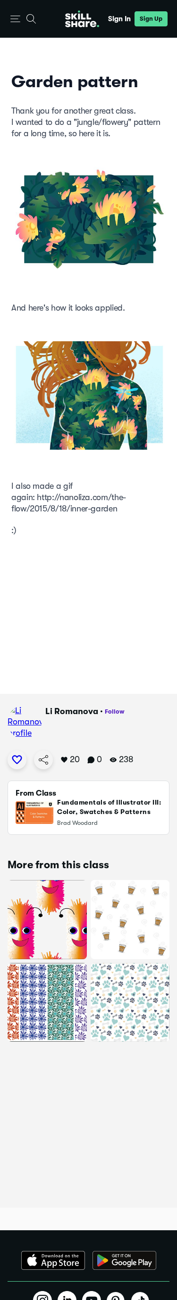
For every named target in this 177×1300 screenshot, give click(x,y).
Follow (115, 711)
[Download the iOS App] (53, 1260)
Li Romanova (71, 711)
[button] (15, 19)
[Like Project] (17, 759)
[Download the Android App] (124, 1260)
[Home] (82, 18)
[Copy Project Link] (43, 759)
